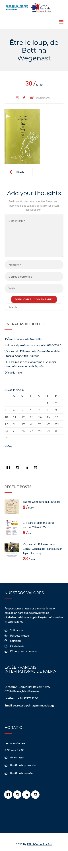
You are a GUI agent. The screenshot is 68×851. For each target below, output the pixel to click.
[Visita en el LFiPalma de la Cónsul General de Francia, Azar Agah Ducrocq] (12, 549)
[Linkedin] (27, 465)
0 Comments (43, 97)
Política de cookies (22, 773)
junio (34, 84)
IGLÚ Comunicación (39, 844)
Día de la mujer (14, 372)
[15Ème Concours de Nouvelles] (12, 506)
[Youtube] (36, 465)
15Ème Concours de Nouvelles (23, 339)
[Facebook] (9, 465)
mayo (28, 508)
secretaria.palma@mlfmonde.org (29, 705)
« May (8, 446)
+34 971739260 (21, 698)
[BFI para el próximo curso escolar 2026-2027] (12, 527)
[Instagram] (18, 465)
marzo (30, 559)
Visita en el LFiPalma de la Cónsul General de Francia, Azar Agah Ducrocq (42, 548)
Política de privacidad (23, 765)
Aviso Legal (17, 757)
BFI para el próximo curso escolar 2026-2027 (33, 345)
